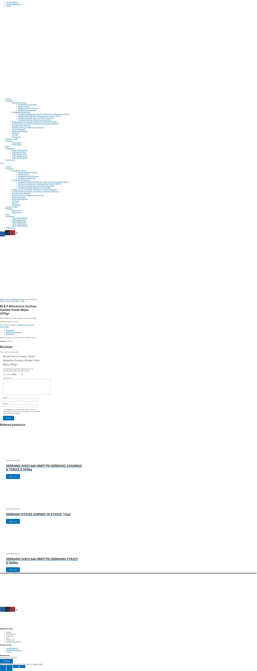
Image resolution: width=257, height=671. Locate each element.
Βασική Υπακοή (23, 106)
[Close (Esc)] (3, 666)
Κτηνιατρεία (16, 137)
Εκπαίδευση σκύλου (19, 103)
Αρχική (8, 99)
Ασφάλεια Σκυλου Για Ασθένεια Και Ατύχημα (28, 127)
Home (2, 299)
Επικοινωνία (10, 160)
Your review (8, 378)
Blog (7, 146)
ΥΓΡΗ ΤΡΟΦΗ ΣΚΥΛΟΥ (20, 158)
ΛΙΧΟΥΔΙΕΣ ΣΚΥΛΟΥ (19, 152)
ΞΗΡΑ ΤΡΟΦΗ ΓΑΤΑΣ (19, 154)
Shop (7, 299)
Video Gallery (17, 145)
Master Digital (38, 664)
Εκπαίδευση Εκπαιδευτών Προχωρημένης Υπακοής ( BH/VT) (39, 116)
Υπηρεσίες (9, 101)
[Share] (9, 666)
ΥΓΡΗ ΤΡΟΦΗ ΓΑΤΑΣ (19, 156)
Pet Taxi (15, 135)
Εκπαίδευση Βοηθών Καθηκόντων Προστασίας (34, 120)
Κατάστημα (10, 148)
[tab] (44, 330)
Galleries (9, 141)
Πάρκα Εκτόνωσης (18, 129)
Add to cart (13, 476)
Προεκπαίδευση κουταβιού (27, 105)
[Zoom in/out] (22, 666)
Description (10, 330)
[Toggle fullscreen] (16, 666)
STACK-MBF (4, 327)
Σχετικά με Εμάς (12, 139)
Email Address (5, 658)
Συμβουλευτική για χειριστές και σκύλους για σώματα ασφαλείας (35, 124)
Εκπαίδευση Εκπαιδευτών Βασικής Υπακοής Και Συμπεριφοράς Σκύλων (43, 114)
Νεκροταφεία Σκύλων (20, 131)
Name (5, 398)
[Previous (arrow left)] (3, 669)
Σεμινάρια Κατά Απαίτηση (21, 126)
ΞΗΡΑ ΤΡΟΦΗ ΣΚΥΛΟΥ (20, 150)
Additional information (14, 332)
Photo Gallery (17, 143)
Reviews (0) (10, 334)
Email (5, 404)
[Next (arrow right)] (9, 669)
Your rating (7, 374)
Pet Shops (15, 133)
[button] (128, 163)
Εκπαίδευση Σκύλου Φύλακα (28, 108)
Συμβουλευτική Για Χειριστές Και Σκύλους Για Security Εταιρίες (34, 122)
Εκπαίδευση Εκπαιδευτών (21, 112)
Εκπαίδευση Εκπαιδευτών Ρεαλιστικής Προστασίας (36, 118)
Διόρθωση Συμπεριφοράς (27, 110)
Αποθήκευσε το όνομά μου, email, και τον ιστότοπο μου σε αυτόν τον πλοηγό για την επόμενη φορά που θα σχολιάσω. (21, 411)
